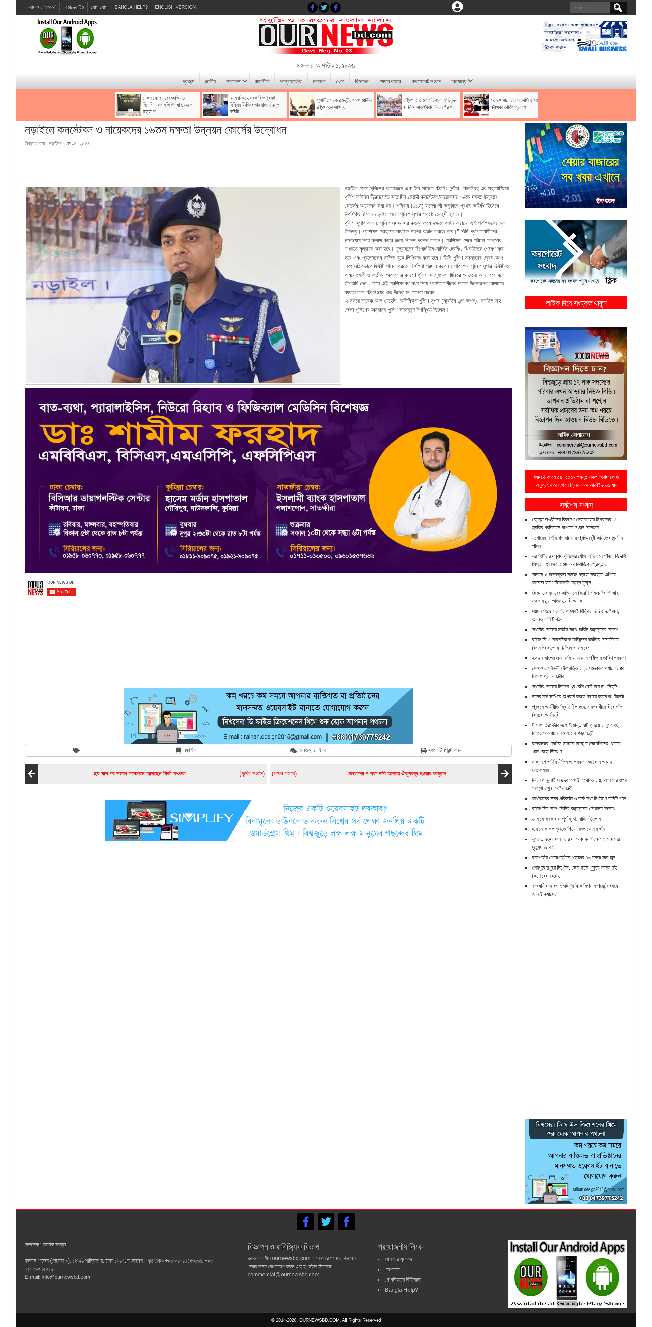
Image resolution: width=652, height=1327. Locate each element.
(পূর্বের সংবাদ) (179, 773)
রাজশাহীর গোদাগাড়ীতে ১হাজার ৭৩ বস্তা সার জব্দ (573, 857)
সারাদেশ (233, 81)
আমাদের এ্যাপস (398, 1259)
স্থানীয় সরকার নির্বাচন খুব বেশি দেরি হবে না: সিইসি (574, 686)
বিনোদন (362, 81)
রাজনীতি (262, 81)
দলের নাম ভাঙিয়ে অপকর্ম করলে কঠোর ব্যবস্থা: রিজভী (578, 696)
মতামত (319, 81)
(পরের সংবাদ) (359, 773)
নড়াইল (189, 750)
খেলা (340, 81)
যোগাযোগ (99, 7)
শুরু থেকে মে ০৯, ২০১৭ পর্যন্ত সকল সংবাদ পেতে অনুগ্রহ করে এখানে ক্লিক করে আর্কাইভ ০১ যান (576, 481)
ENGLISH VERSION (175, 7)
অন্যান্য (458, 81)
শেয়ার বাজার (390, 81)
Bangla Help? (131, 7)
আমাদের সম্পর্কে (42, 7)
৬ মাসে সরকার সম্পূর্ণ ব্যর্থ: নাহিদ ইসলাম (566, 819)
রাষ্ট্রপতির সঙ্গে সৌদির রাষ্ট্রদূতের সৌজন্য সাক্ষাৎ (573, 808)
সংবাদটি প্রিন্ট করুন (446, 750)
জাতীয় (210, 81)
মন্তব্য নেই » (313, 750)
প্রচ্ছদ (188, 81)
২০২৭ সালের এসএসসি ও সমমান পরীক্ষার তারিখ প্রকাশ (579, 658)
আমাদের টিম (73, 7)
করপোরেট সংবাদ (426, 81)
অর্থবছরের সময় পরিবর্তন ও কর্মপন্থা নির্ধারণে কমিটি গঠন (579, 798)
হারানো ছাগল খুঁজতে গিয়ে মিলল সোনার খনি (568, 829)
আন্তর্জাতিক (291, 81)
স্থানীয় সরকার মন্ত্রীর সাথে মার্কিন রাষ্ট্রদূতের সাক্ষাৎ (575, 629)
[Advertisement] (268, 164)
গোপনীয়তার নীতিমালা (403, 1280)
